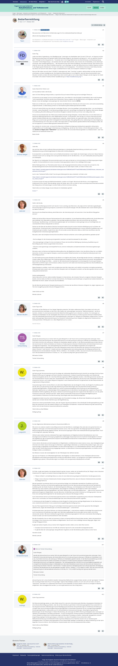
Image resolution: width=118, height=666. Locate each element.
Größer (102, 7)
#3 (103, 86)
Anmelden (88, 1)
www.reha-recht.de (75, 661)
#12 (103, 594)
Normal (96, 7)
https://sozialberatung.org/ (73, 76)
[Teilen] (104, 25)
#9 (103, 421)
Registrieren (96, 1)
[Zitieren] (103, 45)
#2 (103, 50)
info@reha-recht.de (68, 41)
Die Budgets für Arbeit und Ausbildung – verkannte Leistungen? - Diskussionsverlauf (28, 647)
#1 (103, 30)
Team (21, 22)
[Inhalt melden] (99, 45)
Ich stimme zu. (85, 663)
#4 (103, 143)
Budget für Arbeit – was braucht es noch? (28, 644)
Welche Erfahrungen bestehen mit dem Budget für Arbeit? (63, 644)
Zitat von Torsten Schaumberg (43, 549)
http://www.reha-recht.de (63, 39)
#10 (103, 468)
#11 (103, 544)
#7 (103, 333)
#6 (103, 303)
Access (34, 191)
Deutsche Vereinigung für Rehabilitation (65, 659)
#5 (103, 200)
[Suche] (103, 1)
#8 (103, 367)
